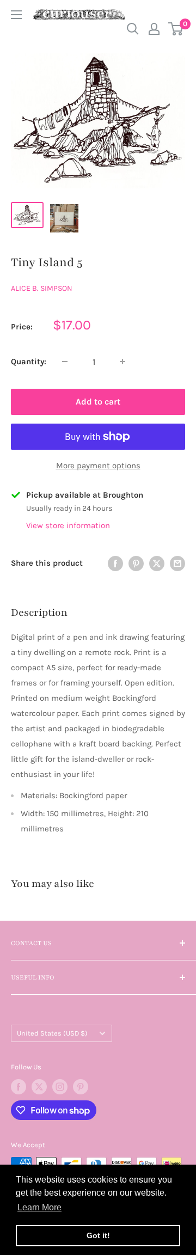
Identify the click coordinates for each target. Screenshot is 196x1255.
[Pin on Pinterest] (136, 563)
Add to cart (98, 401)
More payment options (98, 465)
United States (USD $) (52, 1033)
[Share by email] (177, 563)
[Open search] (133, 29)
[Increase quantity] (122, 361)
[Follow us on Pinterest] (80, 1086)
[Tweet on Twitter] (156, 563)
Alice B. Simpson (41, 288)
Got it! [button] (98, 1235)
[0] (176, 28)
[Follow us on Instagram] (60, 1086)
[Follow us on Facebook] (18, 1086)
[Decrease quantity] (64, 361)
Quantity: (28, 361)
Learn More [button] (39, 1207)
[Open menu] (16, 14)
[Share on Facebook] (115, 563)
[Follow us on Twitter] (39, 1086)
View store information (68, 525)
